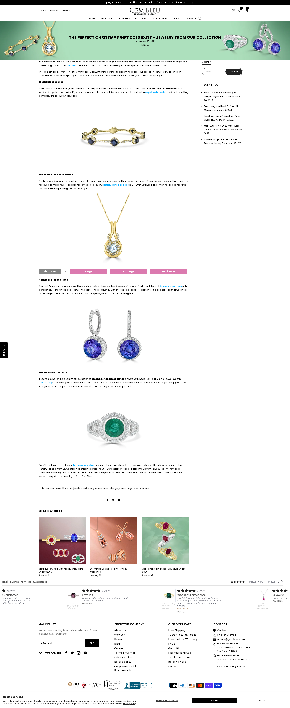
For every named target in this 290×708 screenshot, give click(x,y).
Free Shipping (176, 630)
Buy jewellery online (79, 488)
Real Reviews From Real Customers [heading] (24, 581)
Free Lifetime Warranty (182, 639)
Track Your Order (179, 657)
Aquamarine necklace (56, 488)
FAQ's (171, 644)
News (146, 45)
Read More (22, 605)
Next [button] (191, 547)
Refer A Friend (177, 662)
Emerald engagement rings (117, 488)
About (178, 18)
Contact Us (224, 630)
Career (118, 648)
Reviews (119, 639)
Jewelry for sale (141, 488)
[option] (62, 547)
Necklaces (107, 18)
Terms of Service (125, 653)
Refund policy (122, 662)
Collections (161, 18)
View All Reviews (266, 581)
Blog (117, 644)
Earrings (124, 18)
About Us (120, 630)
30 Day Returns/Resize (182, 634)
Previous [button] (34, 547)
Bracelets (141, 18)
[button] (278, 581)
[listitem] (32, 600)
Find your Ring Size (179, 653)
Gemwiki (173, 648)
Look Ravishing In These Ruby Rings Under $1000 (163, 570)
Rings (92, 18)
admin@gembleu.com (231, 639)
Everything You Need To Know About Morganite (109, 570)
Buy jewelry (96, 488)
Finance (173, 666)
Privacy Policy (129, 703)
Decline (262, 700)
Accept (214, 700)
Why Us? (119, 634)
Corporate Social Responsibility (125, 668)
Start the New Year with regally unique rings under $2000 (61, 570)
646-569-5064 (49, 10)
